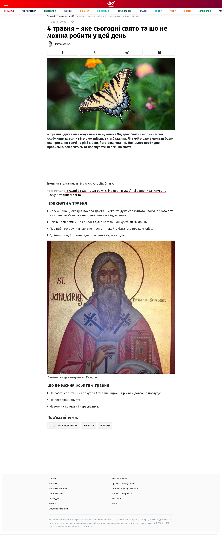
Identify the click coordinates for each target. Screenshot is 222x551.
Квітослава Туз (62, 44)
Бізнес (68, 11)
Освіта (187, 11)
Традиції (51, 16)
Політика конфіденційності (125, 488)
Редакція (53, 483)
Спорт (158, 11)
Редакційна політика (58, 488)
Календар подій (66, 16)
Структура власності (58, 509)
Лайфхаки (205, 11)
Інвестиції (103, 11)
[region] (111, 543)
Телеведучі (54, 498)
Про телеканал (56, 493)
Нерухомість (124, 11)
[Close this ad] (219, 532)
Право (143, 11)
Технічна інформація (122, 493)
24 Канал (9, 11)
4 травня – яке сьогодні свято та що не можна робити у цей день (108, 16)
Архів (114, 503)
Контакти (116, 498)
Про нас (52, 478)
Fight (173, 11)
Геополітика (29, 11)
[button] (62, 53)
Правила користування (123, 483)
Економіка (50, 11)
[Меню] (6, 4)
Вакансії (53, 503)
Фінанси (84, 11)
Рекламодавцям (119, 478)
